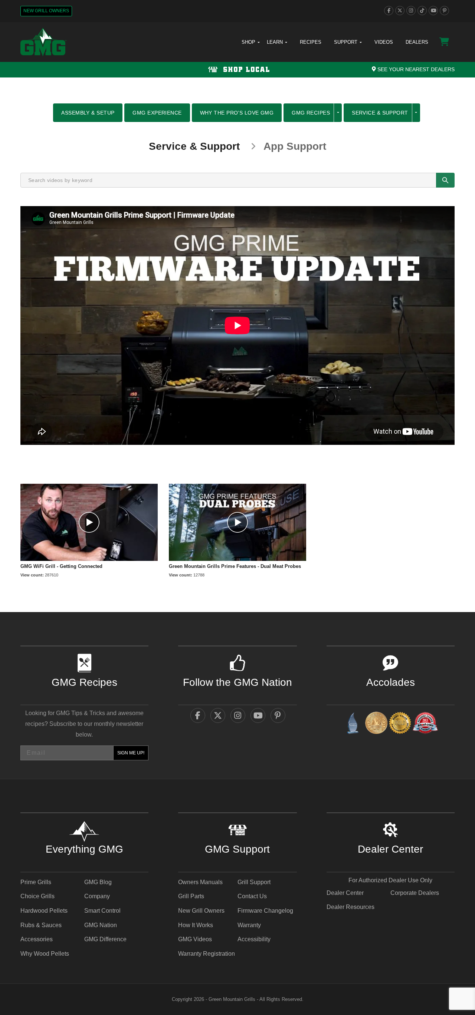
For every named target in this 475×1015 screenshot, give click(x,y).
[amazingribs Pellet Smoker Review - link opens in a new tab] (400, 724)
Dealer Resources (350, 907)
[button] (338, 112)
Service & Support (380, 113)
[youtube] (433, 10)
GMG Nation (100, 925)
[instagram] (411, 10)
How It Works (195, 925)
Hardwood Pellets (44, 910)
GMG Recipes (311, 113)
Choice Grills (37, 896)
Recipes (310, 42)
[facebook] (388, 10)
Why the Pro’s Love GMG (237, 113)
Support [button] (346, 42)
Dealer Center (345, 893)
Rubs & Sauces (41, 925)
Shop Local (245, 69)
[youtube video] (89, 522)
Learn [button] (275, 42)
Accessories (36, 939)
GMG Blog (98, 882)
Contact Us (252, 896)
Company (97, 896)
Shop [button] (249, 42)
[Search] (445, 180)
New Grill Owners (46, 10)
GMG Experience (156, 113)
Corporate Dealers (414, 893)
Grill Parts (191, 896)
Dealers (417, 42)
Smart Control (102, 910)
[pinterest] (444, 10)
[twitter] (399, 10)
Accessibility (254, 939)
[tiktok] (422, 10)
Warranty (249, 925)
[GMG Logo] (43, 42)
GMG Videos (195, 939)
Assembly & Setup (87, 113)
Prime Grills (35, 882)
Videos (383, 42)
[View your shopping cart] (444, 41)
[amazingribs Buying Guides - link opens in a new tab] (352, 724)
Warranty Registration (206, 953)
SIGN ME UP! (130, 753)
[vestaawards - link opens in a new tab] (376, 724)
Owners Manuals (200, 882)
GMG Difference (105, 939)
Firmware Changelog (265, 910)
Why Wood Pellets (44, 953)
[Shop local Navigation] (237, 69)
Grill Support (254, 882)
